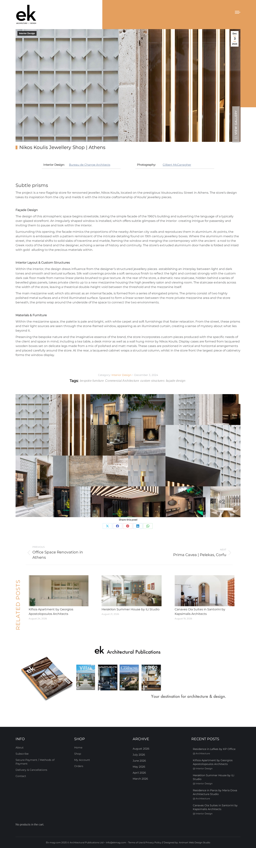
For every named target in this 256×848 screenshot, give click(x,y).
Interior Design (27, 33)
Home (78, 747)
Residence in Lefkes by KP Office (214, 749)
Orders (78, 766)
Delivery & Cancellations (31, 770)
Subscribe (22, 753)
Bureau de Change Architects (89, 164)
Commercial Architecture (122, 380)
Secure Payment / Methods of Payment (35, 761)
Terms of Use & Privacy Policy (144, 842)
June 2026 (139, 760)
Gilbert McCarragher (177, 164)
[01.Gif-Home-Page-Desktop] (128, 674)
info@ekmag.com (116, 842)
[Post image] (58, 590)
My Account (82, 760)
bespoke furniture (92, 380)
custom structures (152, 380)
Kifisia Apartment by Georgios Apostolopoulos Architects (51, 612)
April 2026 (139, 772)
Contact (21, 776)
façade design (175, 380)
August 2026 (141, 748)
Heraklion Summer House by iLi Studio (130, 609)
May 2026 (139, 766)
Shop (77, 753)
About (20, 747)
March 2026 (140, 778)
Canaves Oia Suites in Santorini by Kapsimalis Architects (200, 612)
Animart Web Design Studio (194, 842)
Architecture (203, 753)
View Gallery (236, 122)
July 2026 (139, 754)
